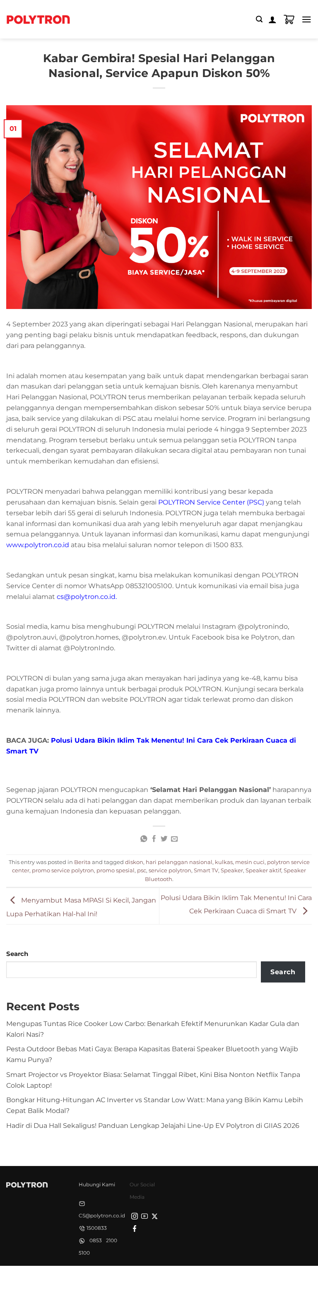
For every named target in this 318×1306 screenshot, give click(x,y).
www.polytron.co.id (37, 545)
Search (17, 954)
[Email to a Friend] (174, 839)
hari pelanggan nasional (179, 862)
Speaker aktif (263, 870)
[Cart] (289, 19)
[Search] (259, 19)
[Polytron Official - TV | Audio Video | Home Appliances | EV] (38, 19)
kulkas (224, 862)
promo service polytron (63, 870)
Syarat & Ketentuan (157, 1280)
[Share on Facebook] (153, 839)
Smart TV (206, 870)
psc (141, 870)
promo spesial (115, 870)
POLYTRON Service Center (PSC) (211, 502)
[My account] (272, 19)
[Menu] (306, 19)
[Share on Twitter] (164, 839)
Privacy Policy (104, 1280)
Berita (82, 862)
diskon (134, 862)
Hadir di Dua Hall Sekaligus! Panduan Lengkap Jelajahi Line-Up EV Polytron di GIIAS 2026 (152, 1125)
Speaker (232, 870)
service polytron (170, 870)
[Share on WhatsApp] (143, 839)
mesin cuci (250, 862)
